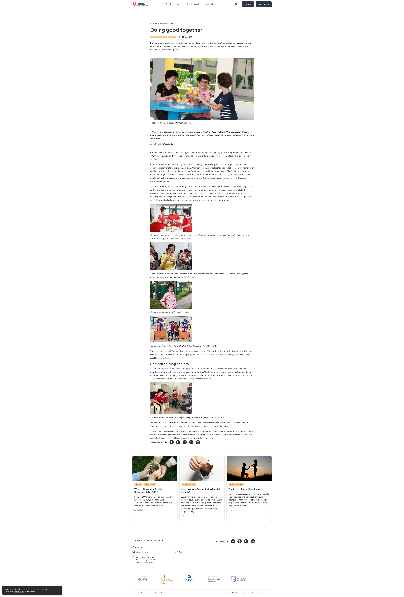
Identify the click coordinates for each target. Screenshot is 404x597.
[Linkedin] (246, 541)
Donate (248, 4)
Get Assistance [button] (173, 4)
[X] (191, 442)
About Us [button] (210, 4)
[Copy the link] (198, 442)
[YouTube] (253, 541)
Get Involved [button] (193, 4)
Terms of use (154, 593)
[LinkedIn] (178, 442)
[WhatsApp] (185, 442)
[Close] (57, 589)
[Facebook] (171, 442)
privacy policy (19, 591)
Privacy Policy (165, 593)
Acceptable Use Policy (140, 593)
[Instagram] (233, 541)
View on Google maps (144, 562)
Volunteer (264, 4)
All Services (137, 540)
